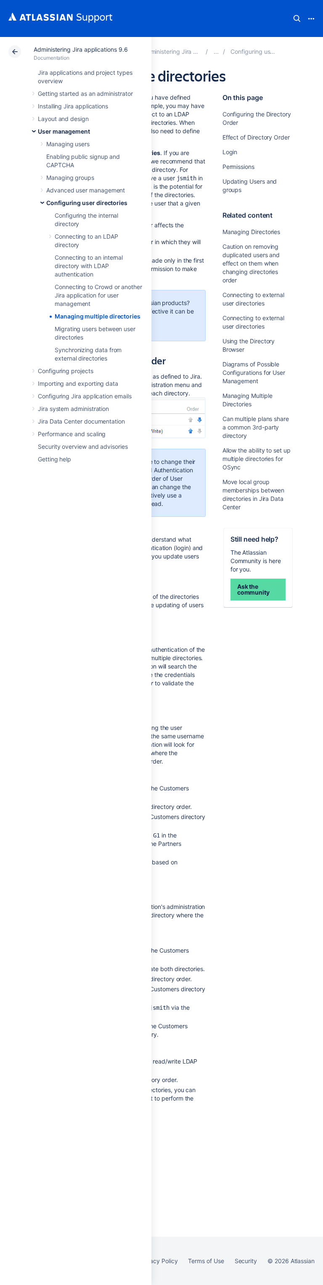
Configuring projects (65, 370)
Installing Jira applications (73, 106)
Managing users (68, 143)
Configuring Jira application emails (85, 396)
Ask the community (253, 589)
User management (64, 131)
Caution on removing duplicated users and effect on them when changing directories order (251, 263)
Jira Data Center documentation (81, 421)
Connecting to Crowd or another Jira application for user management (98, 295)
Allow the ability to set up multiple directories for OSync (256, 459)
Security (246, 1260)
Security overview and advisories (83, 446)
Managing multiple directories (97, 316)
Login (230, 151)
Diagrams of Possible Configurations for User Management (253, 372)
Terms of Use (206, 1260)
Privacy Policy (158, 1260)
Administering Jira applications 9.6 (81, 49)
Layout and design (63, 118)
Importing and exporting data (78, 383)
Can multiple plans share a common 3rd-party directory (255, 427)
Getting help (54, 459)
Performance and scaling (72, 433)
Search (297, 18)
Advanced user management (85, 190)
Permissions (238, 166)
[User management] (216, 51)
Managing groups (70, 177)
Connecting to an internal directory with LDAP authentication (89, 266)
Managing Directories (251, 231)
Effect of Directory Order (256, 137)
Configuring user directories (86, 202)
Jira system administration (73, 408)
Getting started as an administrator (85, 93)
